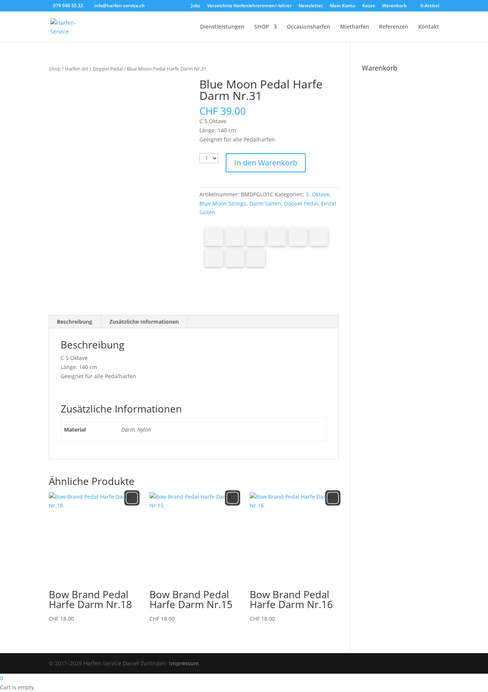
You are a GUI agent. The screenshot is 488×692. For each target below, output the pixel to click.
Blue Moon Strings (222, 203)
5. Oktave (317, 194)
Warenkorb (394, 6)
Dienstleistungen (222, 27)
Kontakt (428, 27)
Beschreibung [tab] (74, 321)
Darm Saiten (265, 203)
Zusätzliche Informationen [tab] (144, 321)
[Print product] (214, 258)
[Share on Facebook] (214, 237)
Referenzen (393, 27)
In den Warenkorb (265, 162)
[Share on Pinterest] (256, 237)
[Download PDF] (235, 258)
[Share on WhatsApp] (298, 237)
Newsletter (311, 6)
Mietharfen (354, 27)
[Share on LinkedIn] (277, 237)
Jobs (195, 6)
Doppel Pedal (108, 68)
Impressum (184, 663)
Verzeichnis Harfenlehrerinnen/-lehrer (249, 6)
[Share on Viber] (319, 237)
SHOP (261, 27)
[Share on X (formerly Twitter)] (235, 237)
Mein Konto (342, 6)
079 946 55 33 (68, 5)
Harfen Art (76, 68)
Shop (55, 68)
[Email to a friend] (256, 258)
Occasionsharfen (308, 27)
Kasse (368, 6)
